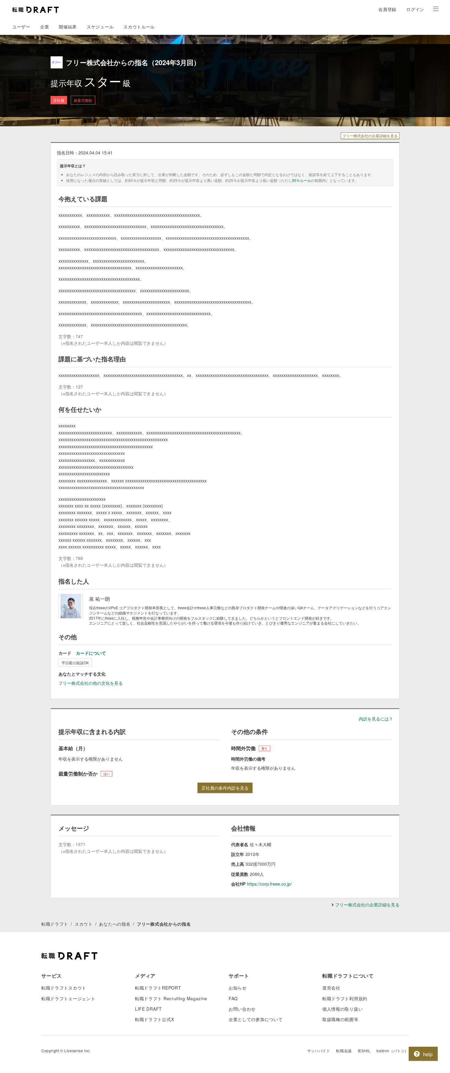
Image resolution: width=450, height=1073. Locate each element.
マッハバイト (318, 1050)
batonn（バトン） (393, 1050)
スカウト (84, 924)
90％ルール (301, 180)
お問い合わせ (242, 1009)
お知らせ (238, 988)
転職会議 (343, 1050)
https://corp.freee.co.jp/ (269, 884)
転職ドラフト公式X (154, 1019)
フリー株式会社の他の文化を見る (90, 683)
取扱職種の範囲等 (340, 1019)
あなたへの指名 (114, 924)
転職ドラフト (54, 924)
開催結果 (68, 27)
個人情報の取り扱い (342, 1009)
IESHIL (364, 1050)
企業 (44, 27)
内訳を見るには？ (376, 719)
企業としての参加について (256, 1019)
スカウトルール (139, 27)
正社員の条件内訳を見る (225, 788)
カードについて (91, 653)
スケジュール (100, 27)
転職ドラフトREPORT (158, 988)
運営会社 (331, 988)
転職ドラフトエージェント (68, 998)
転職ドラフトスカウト (63, 988)
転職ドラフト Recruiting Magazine (171, 998)
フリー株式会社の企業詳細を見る (370, 135)
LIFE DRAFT (148, 1009)
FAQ (233, 998)
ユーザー (21, 27)
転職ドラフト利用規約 (344, 998)
